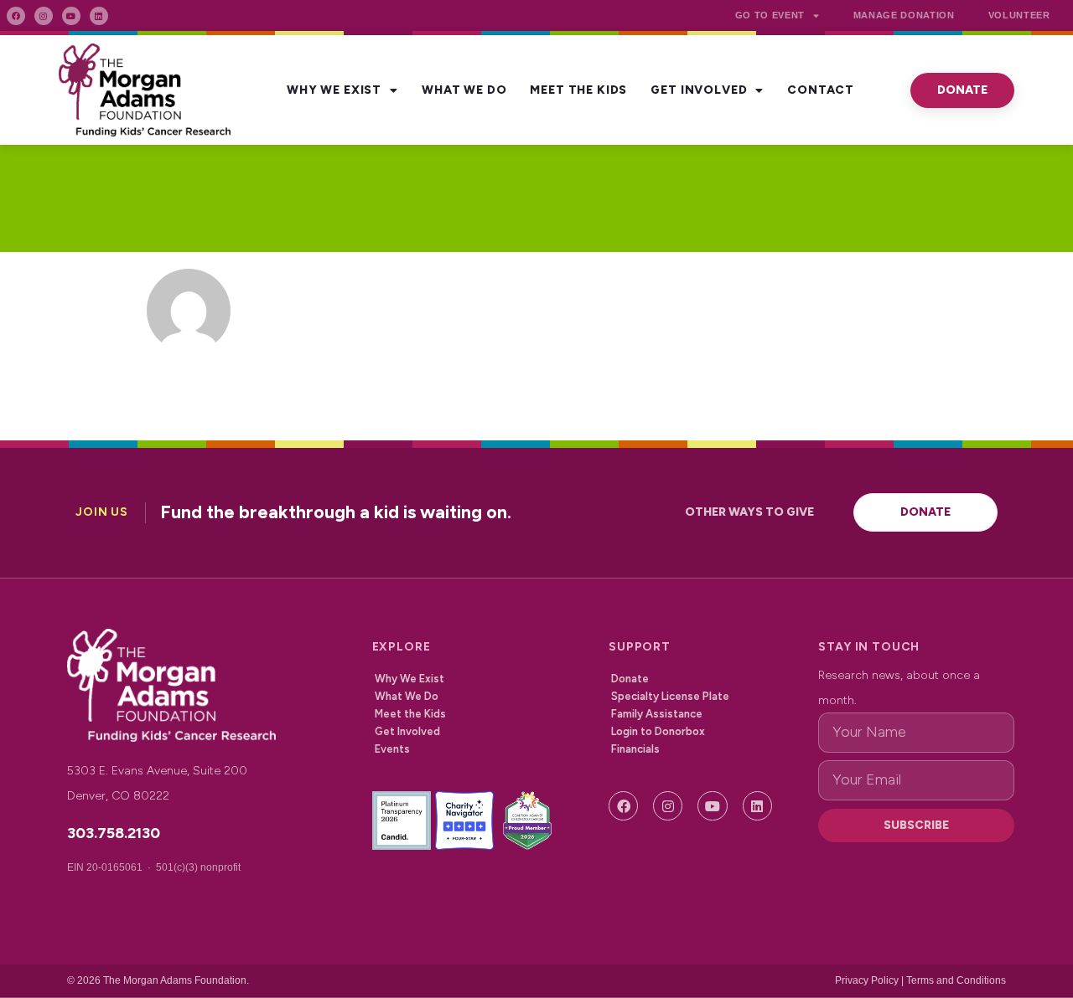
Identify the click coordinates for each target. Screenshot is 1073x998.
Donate (630, 678)
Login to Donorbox (658, 731)
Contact (820, 90)
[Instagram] (43, 16)
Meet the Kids (578, 90)
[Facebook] (16, 16)
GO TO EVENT (770, 15)
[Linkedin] (99, 16)
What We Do (464, 90)
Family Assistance (656, 713)
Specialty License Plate (670, 696)
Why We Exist (334, 90)
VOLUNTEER (1019, 15)
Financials (635, 749)
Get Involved (699, 90)
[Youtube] (71, 16)
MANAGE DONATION (904, 15)
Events (392, 749)
